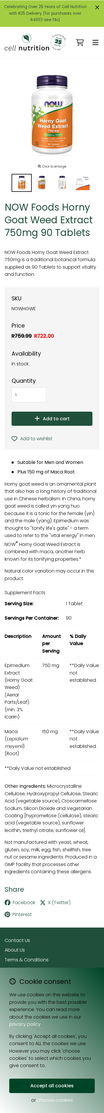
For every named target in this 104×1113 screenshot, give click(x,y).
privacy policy (25, 1024)
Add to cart (56, 418)
